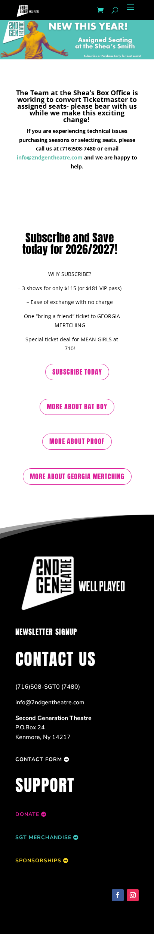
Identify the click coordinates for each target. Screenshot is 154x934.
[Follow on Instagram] (133, 895)
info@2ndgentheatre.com (50, 157)
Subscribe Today (77, 372)
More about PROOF (77, 441)
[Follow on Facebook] (118, 895)
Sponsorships (38, 860)
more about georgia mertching (77, 476)
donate (27, 814)
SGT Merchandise (43, 837)
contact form (38, 759)
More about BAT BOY (77, 406)
